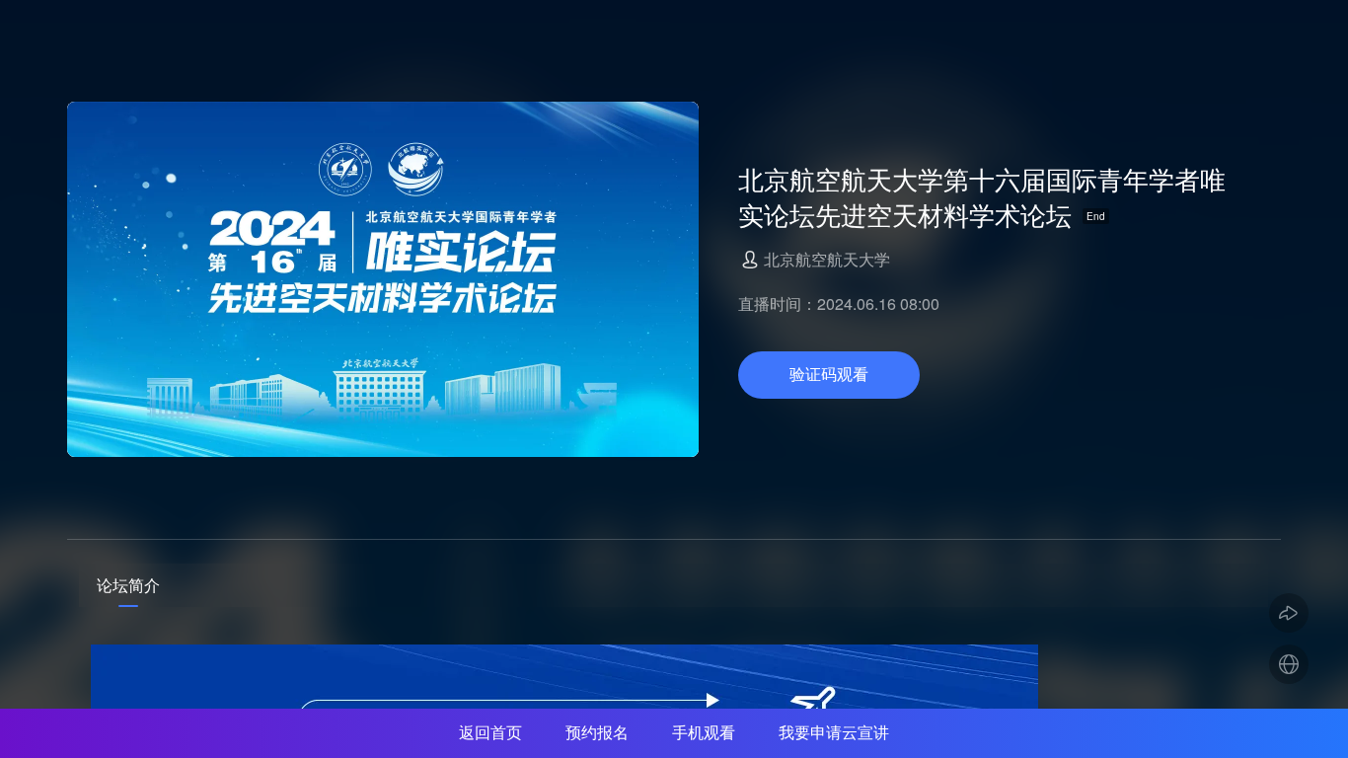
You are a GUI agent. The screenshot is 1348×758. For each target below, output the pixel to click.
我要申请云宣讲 (834, 732)
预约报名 (597, 732)
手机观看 (703, 732)
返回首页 (490, 732)
